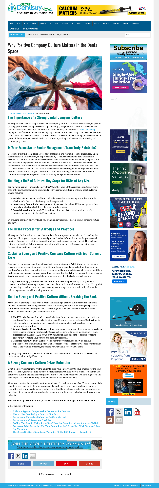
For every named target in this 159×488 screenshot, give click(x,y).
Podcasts (106, 23)
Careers (125, 23)
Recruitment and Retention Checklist (32, 420)
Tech (56, 23)
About (79, 23)
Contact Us (117, 486)
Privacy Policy (146, 486)
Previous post (47, 474)
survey (87, 129)
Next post (64, 474)
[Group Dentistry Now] (30, 8)
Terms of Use (135, 486)
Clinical (43, 23)
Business (65, 23)
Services (88, 23)
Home (11, 23)
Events (96, 23)
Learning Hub (14, 28)
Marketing (135, 23)
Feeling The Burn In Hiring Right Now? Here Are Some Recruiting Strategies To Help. (56, 423)
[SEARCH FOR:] (137, 34)
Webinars (116, 23)
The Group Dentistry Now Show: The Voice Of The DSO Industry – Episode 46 (52, 432)
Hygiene (34, 23)
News (18, 23)
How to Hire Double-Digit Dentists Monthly (35, 414)
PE (72, 23)
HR (50, 23)
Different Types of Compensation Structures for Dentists (41, 411)
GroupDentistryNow (26, 113)
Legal (26, 23)
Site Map (126, 486)
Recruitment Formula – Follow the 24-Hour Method (39, 417)
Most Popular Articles (30, 28)
